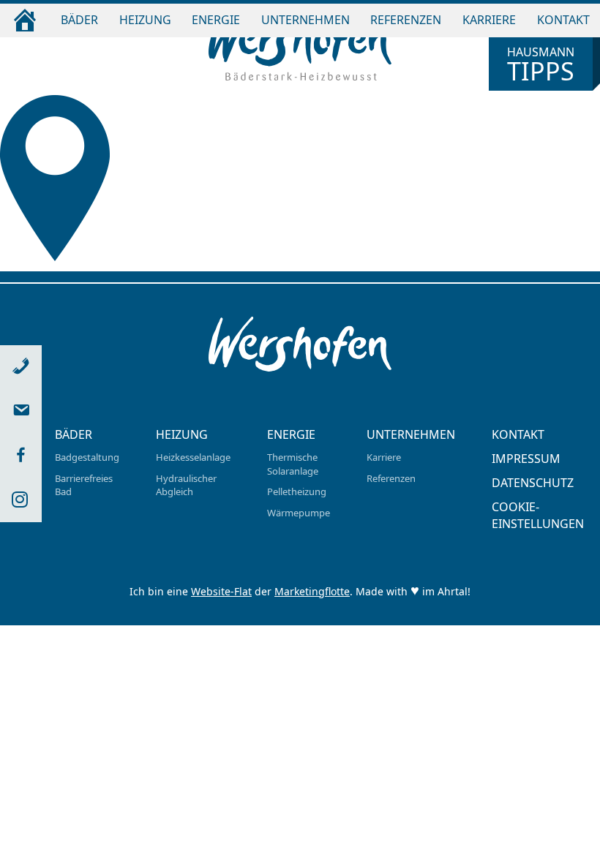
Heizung (145, 20)
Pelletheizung (296, 491)
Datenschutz (533, 483)
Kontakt (563, 20)
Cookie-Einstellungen (538, 515)
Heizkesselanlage (193, 457)
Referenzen (405, 20)
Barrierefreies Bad (84, 485)
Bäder (79, 20)
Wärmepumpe (298, 512)
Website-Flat (221, 591)
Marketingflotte (312, 591)
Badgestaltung (87, 457)
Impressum (526, 459)
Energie (216, 20)
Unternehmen (305, 20)
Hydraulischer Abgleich (186, 485)
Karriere (489, 20)
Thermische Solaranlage (292, 464)
